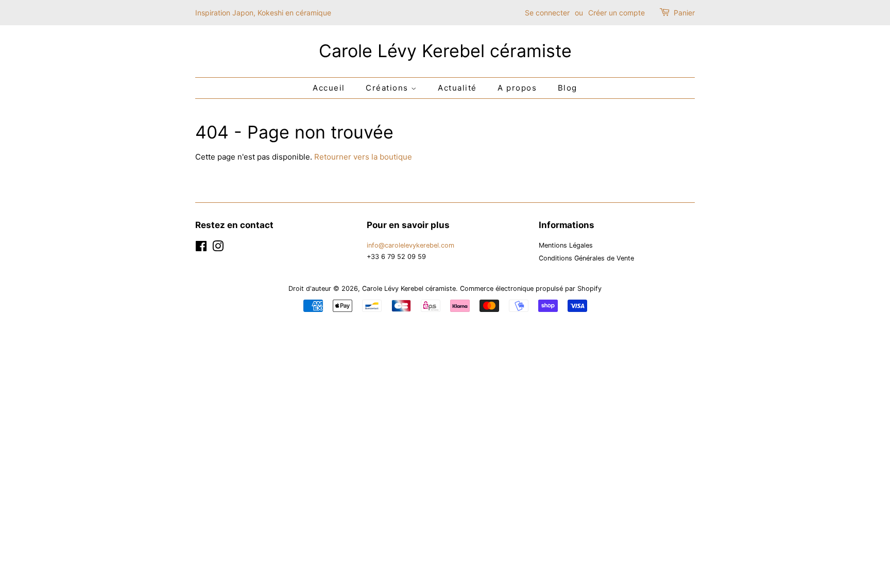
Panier (684, 12)
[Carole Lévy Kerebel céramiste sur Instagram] (218, 248)
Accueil (329, 88)
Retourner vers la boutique (363, 157)
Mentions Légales (566, 245)
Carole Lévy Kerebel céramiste (445, 51)
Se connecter (547, 12)
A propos (517, 88)
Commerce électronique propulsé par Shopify (531, 288)
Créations (388, 88)
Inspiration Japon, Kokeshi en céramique (263, 12)
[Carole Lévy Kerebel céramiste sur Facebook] (201, 248)
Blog (567, 88)
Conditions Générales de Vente (586, 258)
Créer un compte (616, 12)
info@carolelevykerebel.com (410, 245)
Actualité (457, 88)
